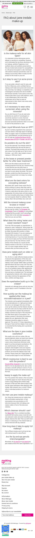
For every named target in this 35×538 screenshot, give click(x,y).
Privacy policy (6, 506)
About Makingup (6, 499)
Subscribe (28, 515)
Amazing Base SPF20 (11, 139)
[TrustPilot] (5, 535)
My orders (5, 490)
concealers (26, 215)
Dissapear (24, 209)
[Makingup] (5, 7)
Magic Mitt (10, 413)
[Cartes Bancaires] (23, 529)
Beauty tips (9, 12)
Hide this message (17, 3)
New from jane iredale (8, 480)
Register (4, 488)
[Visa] (17, 529)
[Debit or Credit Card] (12, 532)
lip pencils (17, 441)
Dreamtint (17, 364)
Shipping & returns (7, 508)
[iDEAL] (12, 529)
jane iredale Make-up (8, 477)
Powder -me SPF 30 (26, 139)
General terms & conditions (10, 503)
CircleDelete (8, 211)
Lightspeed (28, 523)
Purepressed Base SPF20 (22, 137)
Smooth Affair (9, 364)
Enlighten (21, 211)
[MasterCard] (15, 529)
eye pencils (25, 441)
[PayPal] (25, 529)
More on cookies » (28, 3)
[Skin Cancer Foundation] (5, 532)
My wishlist (5, 493)
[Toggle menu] (31, 7)
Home (3, 12)
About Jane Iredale (7, 501)
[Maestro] (20, 529)
